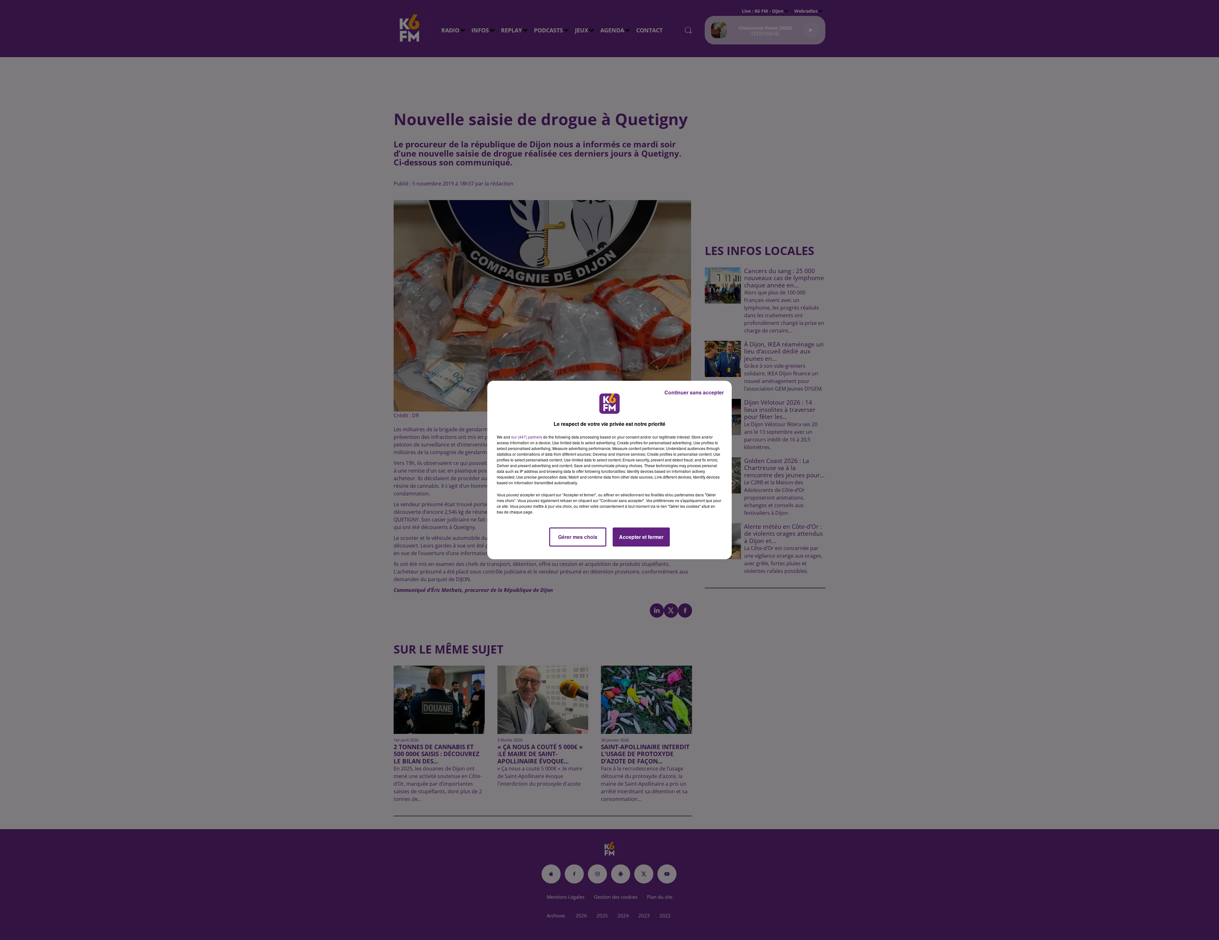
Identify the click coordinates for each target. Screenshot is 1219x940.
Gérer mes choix (577, 536)
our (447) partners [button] (526, 437)
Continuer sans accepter (694, 392)
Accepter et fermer (641, 536)
